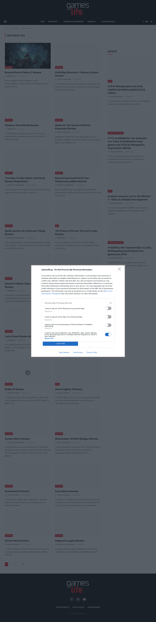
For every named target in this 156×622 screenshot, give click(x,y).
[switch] (108, 308)
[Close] (120, 270)
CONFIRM (60, 344)
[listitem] (78, 303)
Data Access (78, 352)
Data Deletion (64, 352)
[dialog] (78, 311)
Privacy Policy (92, 352)
